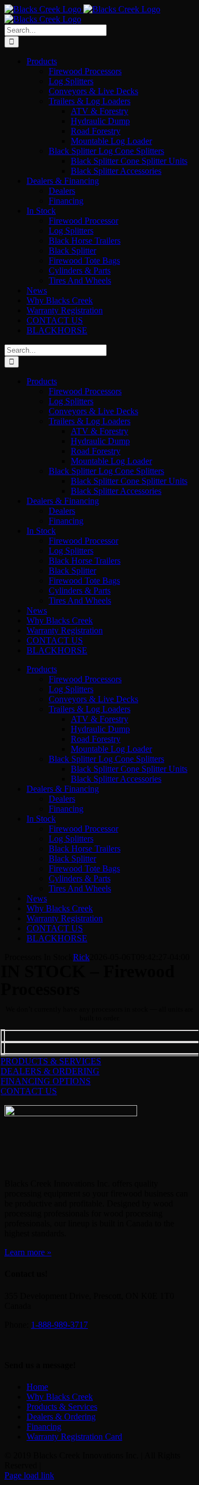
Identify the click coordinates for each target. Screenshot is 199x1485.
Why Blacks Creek (60, 1396)
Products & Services (62, 1406)
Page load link (29, 1475)
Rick (81, 957)
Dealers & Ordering (61, 1416)
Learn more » (27, 1252)
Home (37, 1386)
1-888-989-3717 (59, 1324)
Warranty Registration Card (74, 1436)
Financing (44, 1426)
